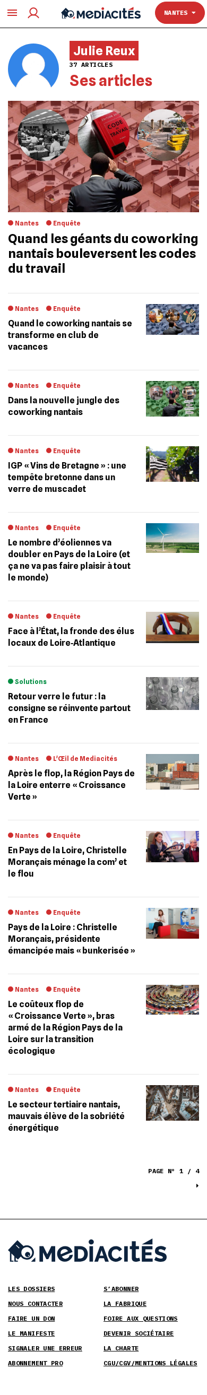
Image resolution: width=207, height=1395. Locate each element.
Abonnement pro (35, 1363)
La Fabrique (125, 1303)
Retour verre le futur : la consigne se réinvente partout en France (69, 708)
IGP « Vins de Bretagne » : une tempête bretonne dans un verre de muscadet (67, 477)
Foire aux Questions (141, 1318)
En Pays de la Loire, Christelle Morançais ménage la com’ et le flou (67, 862)
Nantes (178, 12)
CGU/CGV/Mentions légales (150, 1363)
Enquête (67, 223)
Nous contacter (35, 1303)
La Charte (121, 1348)
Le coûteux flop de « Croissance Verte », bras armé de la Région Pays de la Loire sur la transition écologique (65, 1027)
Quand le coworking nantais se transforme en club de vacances (70, 335)
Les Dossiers (31, 1289)
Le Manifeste (31, 1333)
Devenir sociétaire (139, 1333)
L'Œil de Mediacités (85, 759)
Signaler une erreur (45, 1348)
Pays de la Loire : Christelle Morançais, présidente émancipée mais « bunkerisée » (71, 939)
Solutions (31, 682)
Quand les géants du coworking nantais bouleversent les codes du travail (103, 253)
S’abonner (121, 1289)
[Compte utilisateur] (33, 13)
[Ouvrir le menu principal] (12, 13)
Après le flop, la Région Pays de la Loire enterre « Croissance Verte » (71, 785)
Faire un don (31, 1318)
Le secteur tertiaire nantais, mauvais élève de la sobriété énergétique (66, 1116)
